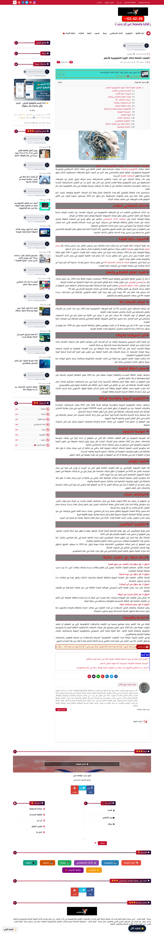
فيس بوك (89, 790)
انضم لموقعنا (81, 764)
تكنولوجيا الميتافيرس (122, 120)
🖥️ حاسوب (48, 863)
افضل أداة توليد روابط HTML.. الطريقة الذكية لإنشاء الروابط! (26, 231)
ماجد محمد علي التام (42, 123)
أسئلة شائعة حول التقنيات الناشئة (117, 124)
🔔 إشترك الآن (137, 928)
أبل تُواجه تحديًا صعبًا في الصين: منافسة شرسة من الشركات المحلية (28, 179)
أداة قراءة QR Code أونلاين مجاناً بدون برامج (129, 646)
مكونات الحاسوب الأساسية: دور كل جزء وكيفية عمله (26, 388)
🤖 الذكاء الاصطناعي (86, 863)
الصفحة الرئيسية (141, 54)
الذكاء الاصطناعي (116, 33)
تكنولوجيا (129, 33)
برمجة (105, 33)
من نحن (119, 2)
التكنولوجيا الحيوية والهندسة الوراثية (117, 109)
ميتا (144, 282)
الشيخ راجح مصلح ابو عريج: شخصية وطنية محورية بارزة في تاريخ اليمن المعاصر (117, 659)
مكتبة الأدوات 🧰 (69, 33)
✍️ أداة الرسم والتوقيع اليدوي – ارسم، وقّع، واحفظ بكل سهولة (32, 104)
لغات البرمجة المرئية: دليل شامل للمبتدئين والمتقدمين (26, 362)
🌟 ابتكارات (94, 870)
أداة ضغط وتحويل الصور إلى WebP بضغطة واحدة (27, 336)
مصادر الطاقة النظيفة (123, 106)
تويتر (80, 788)
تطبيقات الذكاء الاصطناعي (114, 219)
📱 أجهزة (30, 863)
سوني (138, 282)
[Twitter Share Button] (111, 676)
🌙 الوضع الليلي (10, 929)
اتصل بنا (99, 2)
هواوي (131, 282)
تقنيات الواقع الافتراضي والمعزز (119, 96)
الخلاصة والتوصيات (123, 127)
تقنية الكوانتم (126, 115)
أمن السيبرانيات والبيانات (122, 102)
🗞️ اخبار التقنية (131, 863)
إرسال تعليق (61, 709)
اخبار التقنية (140, 33)
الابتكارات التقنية (127, 176)
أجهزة (89, 33)
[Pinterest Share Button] (107, 676)
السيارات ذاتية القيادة (123, 93)
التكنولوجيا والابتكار (129, 169)
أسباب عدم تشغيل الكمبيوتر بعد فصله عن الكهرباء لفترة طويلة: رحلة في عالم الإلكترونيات (112, 667)
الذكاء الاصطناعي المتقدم (121, 90)
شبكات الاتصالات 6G (123, 99)
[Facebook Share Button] (116, 676)
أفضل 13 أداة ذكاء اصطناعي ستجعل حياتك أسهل (27, 283)
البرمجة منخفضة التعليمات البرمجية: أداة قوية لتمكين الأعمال (124, 663)
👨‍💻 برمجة (64, 863)
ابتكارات (81, 33)
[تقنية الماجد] (133, 11)
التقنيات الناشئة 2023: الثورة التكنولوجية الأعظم (123, 87)
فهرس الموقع (109, 2)
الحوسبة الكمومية (124, 112)
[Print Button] (89, 676)
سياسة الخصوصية (144, 2)
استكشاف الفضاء (123, 118)
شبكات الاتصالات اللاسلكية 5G (117, 262)
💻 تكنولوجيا (110, 863)
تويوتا (129, 249)
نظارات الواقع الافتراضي (128, 285)
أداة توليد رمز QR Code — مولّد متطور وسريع (91, 646)
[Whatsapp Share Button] (98, 676)
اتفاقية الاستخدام (130, 2)
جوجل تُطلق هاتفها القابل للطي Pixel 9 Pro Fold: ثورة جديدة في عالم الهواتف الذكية (26, 153)
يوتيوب (75, 792)
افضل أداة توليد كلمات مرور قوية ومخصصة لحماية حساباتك (26, 309)
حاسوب (97, 33)
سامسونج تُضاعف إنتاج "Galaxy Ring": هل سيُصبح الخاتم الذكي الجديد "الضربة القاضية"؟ (26, 258)
